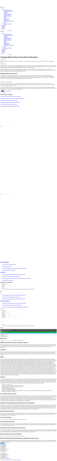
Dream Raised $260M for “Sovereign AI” (8, 270)
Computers (6, 12)
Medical (5, 17)
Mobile (5, 42)
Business (3, 22)
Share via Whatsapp (7, 91)
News (3, 9)
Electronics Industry (7, 15)
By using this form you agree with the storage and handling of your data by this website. (20, 289)
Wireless (5, 21)
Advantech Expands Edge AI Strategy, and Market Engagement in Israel (14, 295)
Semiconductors (6, 18)
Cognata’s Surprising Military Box (7, 280)
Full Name (4, 284)
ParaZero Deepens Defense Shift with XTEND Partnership (12, 305)
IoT (1, 292)
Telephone (4, 314)
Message (3, 316)
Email (3, 286)
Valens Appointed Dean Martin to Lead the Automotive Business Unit (13, 274)
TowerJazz (10, 75)
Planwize (19, 459)
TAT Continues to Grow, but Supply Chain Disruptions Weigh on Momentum (15, 307)
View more (13, 330)
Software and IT (6, 19)
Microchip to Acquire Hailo (6, 266)
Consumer (5, 13)
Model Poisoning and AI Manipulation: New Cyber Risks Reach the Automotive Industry (16, 278)
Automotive (2, 272)
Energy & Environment (7, 16)
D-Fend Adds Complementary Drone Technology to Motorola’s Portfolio (14, 303)
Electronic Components (8, 14)
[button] (2, 7)
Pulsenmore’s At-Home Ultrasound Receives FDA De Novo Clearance (13, 298)
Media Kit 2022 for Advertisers (5, 458)
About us (3, 25)
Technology (4, 24)
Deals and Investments (8, 23)
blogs (3, 28)
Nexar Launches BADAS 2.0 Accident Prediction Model (11, 276)
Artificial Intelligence (4, 262)
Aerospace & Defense (7, 10)
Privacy (3, 288)
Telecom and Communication (9, 20)
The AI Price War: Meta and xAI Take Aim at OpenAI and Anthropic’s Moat (14, 268)
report (2, 69)
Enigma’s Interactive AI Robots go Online (9, 264)
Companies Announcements (8, 11)
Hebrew (3, 26)
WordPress (9, 459)
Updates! (3, 27)
